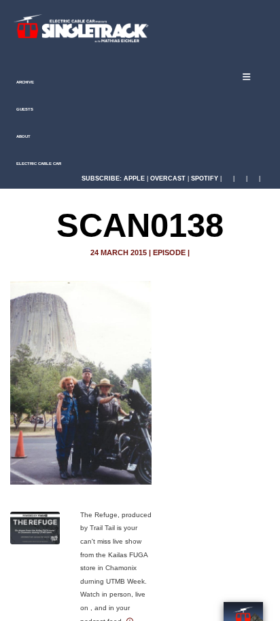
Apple (134, 178)
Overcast (168, 178)
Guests (24, 109)
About (23, 136)
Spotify (204, 178)
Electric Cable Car (38, 164)
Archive (24, 82)
